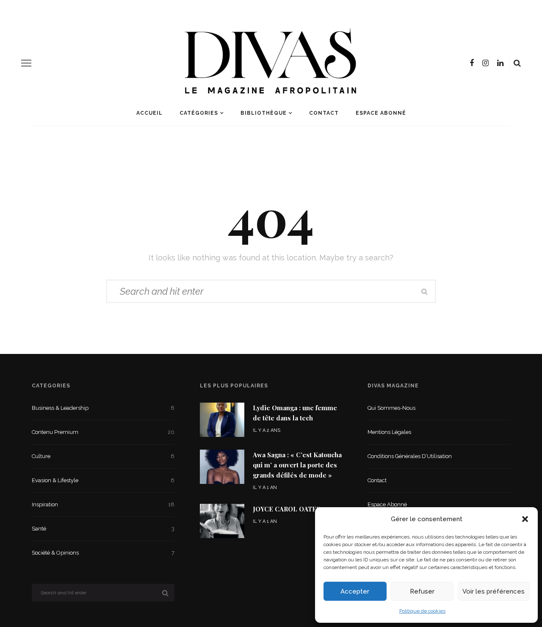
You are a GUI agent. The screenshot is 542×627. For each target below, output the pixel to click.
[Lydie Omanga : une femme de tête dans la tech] (222, 419)
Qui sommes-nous (391, 408)
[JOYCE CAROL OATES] (222, 521)
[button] (525, 519)
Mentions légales (389, 432)
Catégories (199, 113)
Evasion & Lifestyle (103, 480)
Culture (103, 456)
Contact (324, 113)
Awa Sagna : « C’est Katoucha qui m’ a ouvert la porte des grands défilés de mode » (297, 464)
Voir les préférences (493, 591)
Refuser (422, 591)
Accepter (354, 591)
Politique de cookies (422, 611)
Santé (103, 528)
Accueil (149, 113)
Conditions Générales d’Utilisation (410, 456)
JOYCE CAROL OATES (286, 509)
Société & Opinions (103, 553)
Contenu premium (103, 432)
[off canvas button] (26, 63)
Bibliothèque (264, 113)
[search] (517, 63)
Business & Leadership (103, 408)
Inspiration (103, 504)
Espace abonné (381, 113)
